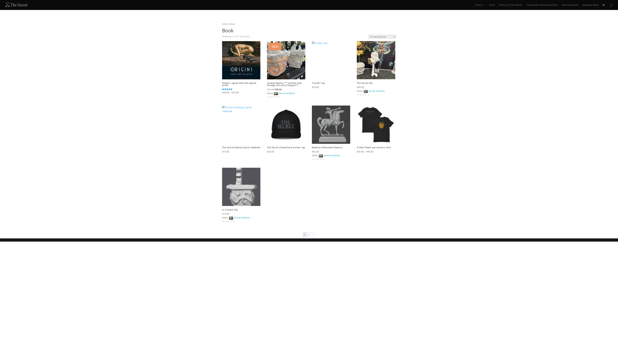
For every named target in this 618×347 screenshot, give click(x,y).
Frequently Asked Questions (542, 5)
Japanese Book (591, 5)
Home (478, 5)
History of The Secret (510, 5)
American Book (570, 5)
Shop (492, 5)
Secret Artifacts (287, 93)
